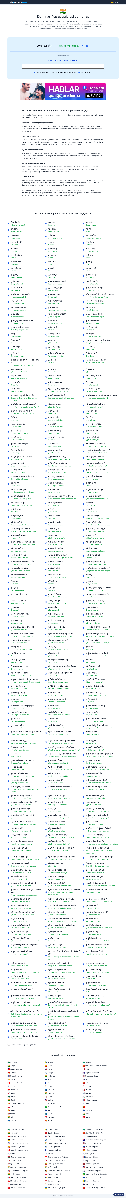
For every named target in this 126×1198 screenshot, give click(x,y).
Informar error (85, 72)
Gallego (86, 1082)
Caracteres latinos (42, 72)
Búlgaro (86, 1062)
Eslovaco (87, 1110)
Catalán (49, 1065)
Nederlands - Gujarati (91, 1170)
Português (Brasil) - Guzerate (94, 1174)
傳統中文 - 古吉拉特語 (16, 1136)
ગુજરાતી (11, 1153)
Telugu (11, 1117)
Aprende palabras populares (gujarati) (23, 1045)
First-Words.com (62, 1196)
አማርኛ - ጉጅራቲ (51, 1129)
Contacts (70, 1196)
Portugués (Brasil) (53, 1106)
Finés (48, 1079)
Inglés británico (14, 1076)
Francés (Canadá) (15, 1082)
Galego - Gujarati (90, 1150)
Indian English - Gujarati (55, 1143)
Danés (86, 1069)
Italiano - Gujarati (15, 1160)
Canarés (49, 1093)
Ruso (48, 1110)
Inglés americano (90, 1076)
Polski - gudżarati (53, 1174)
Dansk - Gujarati (89, 1136)
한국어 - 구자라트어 (15, 1163)
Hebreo (11, 1086)
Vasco (11, 1079)
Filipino (86, 1079)
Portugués (87, 1106)
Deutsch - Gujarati (15, 1139)
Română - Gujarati (53, 1177)
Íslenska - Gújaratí (90, 1156)
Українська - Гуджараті (55, 1187)
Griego (49, 1072)
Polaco (11, 1106)
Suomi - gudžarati (53, 1146)
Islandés (49, 1089)
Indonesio (12, 1089)
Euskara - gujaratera (16, 1146)
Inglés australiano (90, 1072)
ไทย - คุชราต (88, 1184)
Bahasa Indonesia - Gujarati (56, 1156)
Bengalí (11, 1065)
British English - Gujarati (17, 1143)
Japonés (11, 1093)
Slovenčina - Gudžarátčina (18, 1180)
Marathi (11, 1100)
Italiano (86, 1089)
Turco (86, 1117)
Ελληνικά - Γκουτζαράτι (55, 1139)
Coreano (87, 1093)
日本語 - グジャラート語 (55, 1160)
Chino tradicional (15, 1069)
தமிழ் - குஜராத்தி (14, 1184)
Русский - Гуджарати (91, 1177)
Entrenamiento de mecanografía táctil (64, 72)
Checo (48, 1069)
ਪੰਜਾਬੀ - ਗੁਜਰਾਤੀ (14, 1174)
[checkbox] (34, 72)
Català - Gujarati (52, 1132)
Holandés (50, 1103)
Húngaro (87, 1086)
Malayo (49, 1100)
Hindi (48, 1086)
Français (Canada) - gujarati (19, 1150)
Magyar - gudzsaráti (16, 1156)
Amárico (49, 1062)
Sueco (48, 1113)
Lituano (11, 1096)
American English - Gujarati (94, 1143)
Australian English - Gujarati (94, 1139)
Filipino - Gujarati (90, 1146)
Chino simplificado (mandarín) (94, 1065)
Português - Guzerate (16, 1177)
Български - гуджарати (92, 1129)
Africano (12, 1062)
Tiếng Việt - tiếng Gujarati (93, 1187)
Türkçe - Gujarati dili (16, 1187)
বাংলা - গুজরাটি (12, 1132)
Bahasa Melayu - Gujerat (92, 1167)
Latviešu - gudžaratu (91, 1163)
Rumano (11, 1110)
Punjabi (86, 1103)
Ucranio (11, 1120)
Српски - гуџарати (53, 1180)
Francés (49, 1082)
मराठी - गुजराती (51, 1167)
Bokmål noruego (90, 1100)
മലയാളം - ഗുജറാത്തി (16, 1167)
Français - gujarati (53, 1150)
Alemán (11, 1072)
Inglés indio (50, 1076)
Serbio (11, 1113)
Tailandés (50, 1117)
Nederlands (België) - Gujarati (57, 1170)
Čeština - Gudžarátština (55, 1136)
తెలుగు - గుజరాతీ (52, 1184)
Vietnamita (50, 1120)
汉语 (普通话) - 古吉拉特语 (93, 1132)
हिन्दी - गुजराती (88, 1153)
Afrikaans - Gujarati (16, 1129)
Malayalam (87, 1096)
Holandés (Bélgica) (15, 1103)
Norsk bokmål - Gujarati (17, 1170)
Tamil (85, 1113)
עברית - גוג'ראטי (51, 1153)
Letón (48, 1096)
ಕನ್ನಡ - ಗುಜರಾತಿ (88, 1160)
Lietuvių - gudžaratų (54, 1163)
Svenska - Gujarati (90, 1180)
